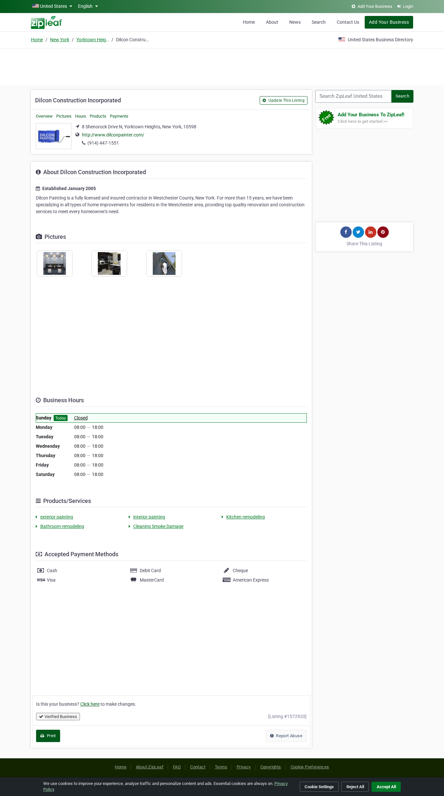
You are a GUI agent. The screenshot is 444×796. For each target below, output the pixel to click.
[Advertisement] (222, 65)
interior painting (149, 517)
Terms (221, 766)
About (272, 22)
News (295, 22)
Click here (89, 704)
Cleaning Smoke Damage (158, 526)
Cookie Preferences (310, 766)
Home (249, 22)
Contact (197, 766)
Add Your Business (389, 22)
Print (51, 735)
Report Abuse (288, 735)
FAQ (177, 766)
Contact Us (348, 22)
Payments (119, 116)
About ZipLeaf (149, 766)
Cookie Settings (319, 786)
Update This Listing (286, 100)
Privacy (244, 766)
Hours (80, 116)
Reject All (355, 786)
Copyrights (270, 766)
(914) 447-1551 (103, 143)
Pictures (64, 116)
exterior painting (56, 517)
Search (319, 22)
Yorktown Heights (92, 39)
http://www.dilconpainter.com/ (113, 134)
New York (59, 39)
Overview (44, 116)
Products (98, 116)
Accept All (386, 786)
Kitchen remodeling (245, 517)
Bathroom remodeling (62, 526)
